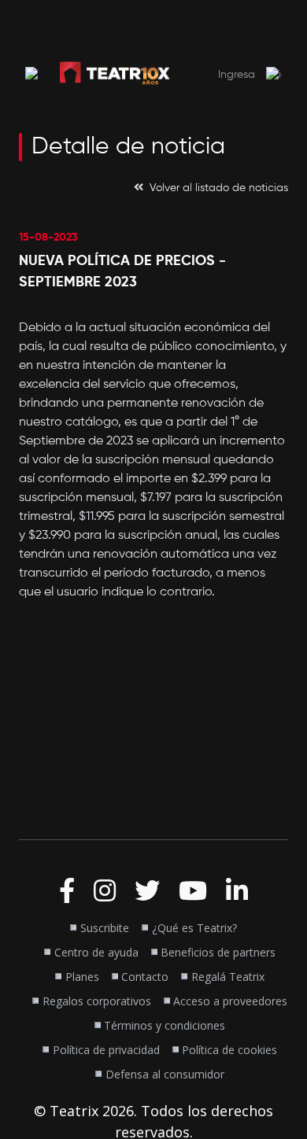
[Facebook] (67, 891)
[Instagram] (105, 891)
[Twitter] (147, 891)
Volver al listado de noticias (219, 188)
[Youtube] (193, 891)
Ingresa (238, 74)
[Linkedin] (237, 891)
